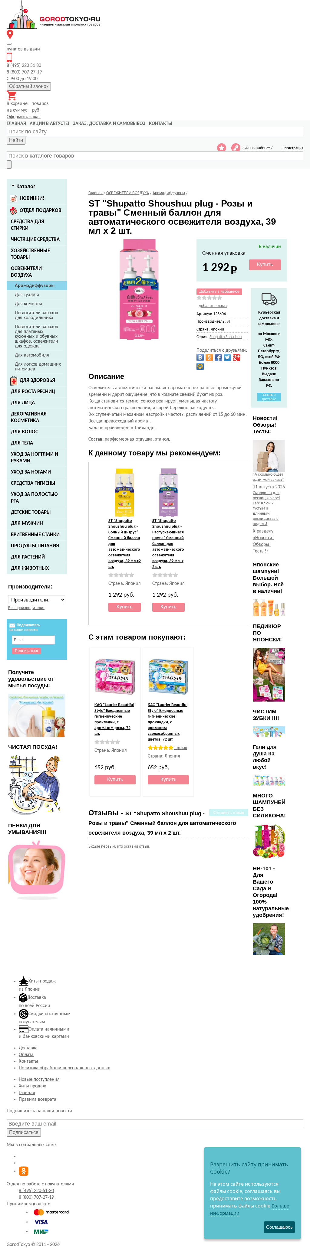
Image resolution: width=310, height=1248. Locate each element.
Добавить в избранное (219, 291)
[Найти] (9, 164)
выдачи (23, 49)
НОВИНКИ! (32, 198)
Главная (27, 1092)
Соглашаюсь (279, 1227)
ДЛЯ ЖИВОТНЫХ (30, 568)
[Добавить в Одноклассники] (209, 357)
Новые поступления (39, 1079)
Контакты (28, 1061)
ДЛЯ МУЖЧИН (27, 523)
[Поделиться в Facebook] (218, 357)
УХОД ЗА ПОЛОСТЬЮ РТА (34, 498)
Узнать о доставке (269, 397)
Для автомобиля (32, 355)
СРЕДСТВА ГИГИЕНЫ (33, 483)
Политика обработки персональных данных (64, 1068)
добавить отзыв (213, 306)
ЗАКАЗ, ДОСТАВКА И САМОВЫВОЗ (109, 123)
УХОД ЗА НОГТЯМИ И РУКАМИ (34, 458)
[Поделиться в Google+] (236, 357)
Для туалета (27, 294)
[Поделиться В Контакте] (200, 357)
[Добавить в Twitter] (227, 357)
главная (16, 123)
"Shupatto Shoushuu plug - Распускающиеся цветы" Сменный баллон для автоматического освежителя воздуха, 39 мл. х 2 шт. (168, 544)
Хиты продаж (32, 1086)
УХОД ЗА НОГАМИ (31, 472)
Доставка (28, 1048)
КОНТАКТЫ (160, 123)
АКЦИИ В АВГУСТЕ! (49, 123)
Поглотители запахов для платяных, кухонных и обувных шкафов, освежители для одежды (36, 336)
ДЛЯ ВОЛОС (24, 432)
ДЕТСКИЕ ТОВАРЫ (31, 512)
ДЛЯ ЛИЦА (23, 403)
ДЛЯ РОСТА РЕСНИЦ (33, 391)
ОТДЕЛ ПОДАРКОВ (40, 210)
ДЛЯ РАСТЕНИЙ (28, 557)
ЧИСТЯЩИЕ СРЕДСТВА (35, 239)
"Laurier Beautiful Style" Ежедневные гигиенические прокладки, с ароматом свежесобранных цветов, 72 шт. (167, 722)
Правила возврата (37, 1099)
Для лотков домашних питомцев (38, 367)
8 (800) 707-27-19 (36, 1197)
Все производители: (26, 608)
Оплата (26, 1054)
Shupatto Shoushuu (225, 337)
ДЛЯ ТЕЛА (22, 443)
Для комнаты (28, 303)
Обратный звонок (28, 86)
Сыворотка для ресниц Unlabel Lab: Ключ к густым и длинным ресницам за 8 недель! (266, 508)
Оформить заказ (24, 117)
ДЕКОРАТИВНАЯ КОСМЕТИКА (29, 417)
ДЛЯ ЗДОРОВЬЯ (37, 380)
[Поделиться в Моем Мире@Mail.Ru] (200, 366)
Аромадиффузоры (34, 285)
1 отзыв (180, 748)
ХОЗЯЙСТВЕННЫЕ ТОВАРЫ (30, 254)
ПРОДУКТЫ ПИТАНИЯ (35, 546)
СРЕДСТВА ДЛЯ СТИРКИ (27, 225)
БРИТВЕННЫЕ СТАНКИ (35, 534)
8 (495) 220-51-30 (36, 1190)
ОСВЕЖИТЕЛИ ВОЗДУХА (26, 272)
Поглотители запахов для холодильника (36, 315)
